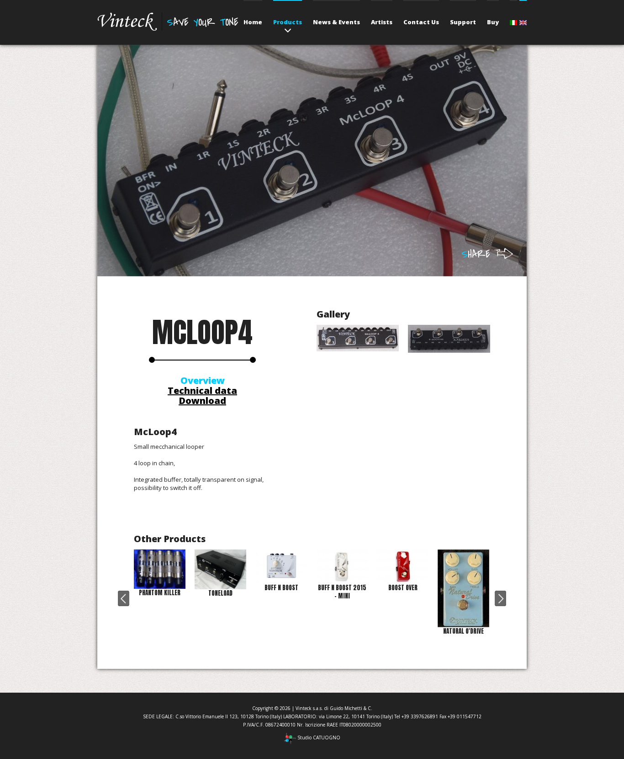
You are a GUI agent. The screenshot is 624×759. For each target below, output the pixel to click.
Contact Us (421, 22)
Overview (202, 380)
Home (252, 22)
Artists (381, 22)
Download (202, 400)
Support (463, 22)
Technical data (202, 390)
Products (287, 22)
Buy (493, 22)
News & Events (336, 22)
